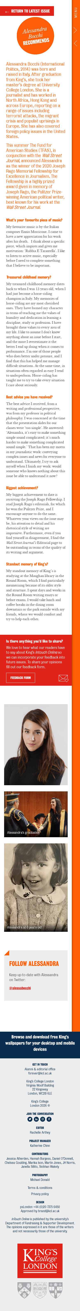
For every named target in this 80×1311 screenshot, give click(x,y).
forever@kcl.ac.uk (40, 1073)
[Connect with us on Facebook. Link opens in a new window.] (49, 1119)
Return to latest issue (27, 10)
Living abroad (76, 44)
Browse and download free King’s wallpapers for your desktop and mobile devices (40, 1043)
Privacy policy (40, 1194)
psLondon (26, 1207)
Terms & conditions (40, 1188)
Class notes (76, 31)
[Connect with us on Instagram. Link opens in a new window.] (42, 1119)
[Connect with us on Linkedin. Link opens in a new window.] (36, 1119)
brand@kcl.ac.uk (48, 1211)
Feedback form (20, 677)
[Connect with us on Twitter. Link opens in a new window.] (29, 1119)
